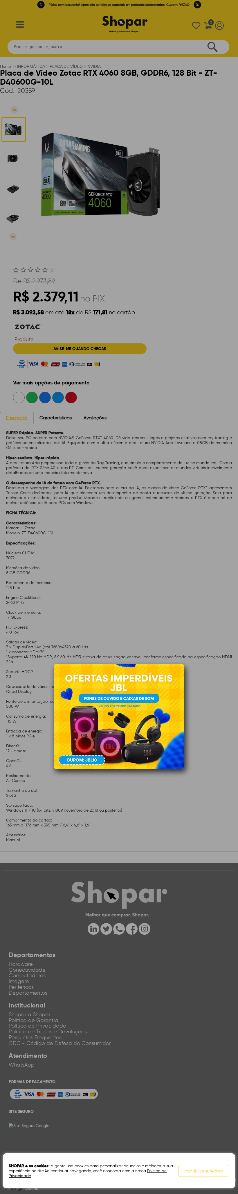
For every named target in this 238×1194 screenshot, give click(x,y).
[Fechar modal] (179, 677)
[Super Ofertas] (119, 716)
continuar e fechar (203, 1171)
